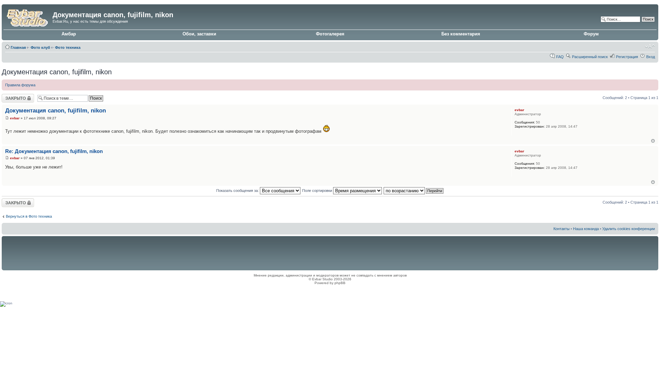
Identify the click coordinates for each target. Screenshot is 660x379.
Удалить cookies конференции (628, 229)
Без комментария (460, 33)
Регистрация (627, 57)
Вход (650, 57)
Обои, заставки (199, 33)
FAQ (560, 57)
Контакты (561, 229)
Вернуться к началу (653, 141)
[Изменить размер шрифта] (650, 46)
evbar (15, 118)
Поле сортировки (317, 190)
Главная (18, 47)
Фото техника (67, 47)
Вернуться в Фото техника (29, 216)
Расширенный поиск (590, 57)
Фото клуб (40, 47)
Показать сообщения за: (238, 190)
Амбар (69, 33)
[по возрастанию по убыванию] (414, 190)
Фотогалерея (330, 33)
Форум (591, 33)
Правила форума (20, 85)
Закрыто (9, 96)
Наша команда (586, 229)
